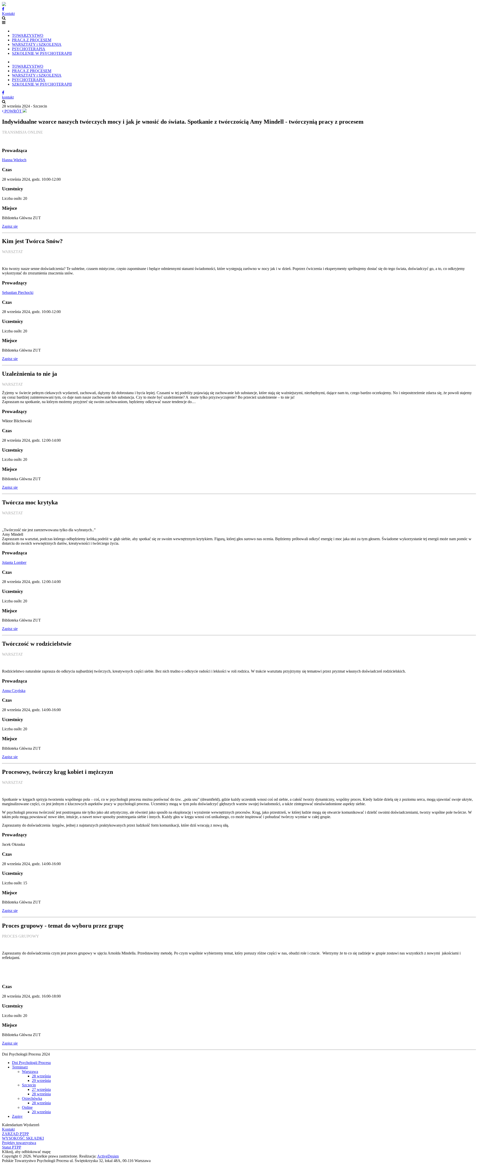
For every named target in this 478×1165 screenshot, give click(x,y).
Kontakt (8, 13)
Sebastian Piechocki (17, 292)
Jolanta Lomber (14, 562)
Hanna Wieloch (14, 160)
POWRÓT (13, 111)
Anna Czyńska (13, 690)
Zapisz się (10, 226)
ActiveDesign (108, 1156)
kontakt (8, 97)
